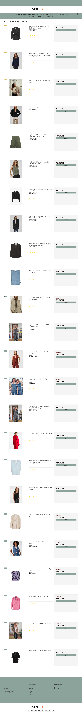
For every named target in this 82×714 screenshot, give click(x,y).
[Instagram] (58, 688)
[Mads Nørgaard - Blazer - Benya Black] (16, 661)
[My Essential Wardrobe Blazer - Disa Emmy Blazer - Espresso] (16, 254)
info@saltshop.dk (9, 691)
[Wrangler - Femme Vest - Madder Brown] (16, 362)
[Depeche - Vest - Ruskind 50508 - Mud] (16, 633)
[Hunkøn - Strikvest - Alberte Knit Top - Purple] (16, 579)
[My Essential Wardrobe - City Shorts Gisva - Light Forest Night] (16, 145)
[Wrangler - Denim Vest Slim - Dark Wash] (16, 552)
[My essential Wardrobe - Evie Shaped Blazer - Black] (16, 118)
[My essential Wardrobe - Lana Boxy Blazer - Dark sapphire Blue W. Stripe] (16, 64)
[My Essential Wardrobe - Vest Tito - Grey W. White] (16, 335)
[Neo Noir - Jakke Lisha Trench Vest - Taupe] (16, 91)
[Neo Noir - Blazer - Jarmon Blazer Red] (16, 443)
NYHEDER (31, 688)
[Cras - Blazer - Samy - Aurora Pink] (16, 606)
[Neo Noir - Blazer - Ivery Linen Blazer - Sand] (16, 525)
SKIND (30, 692)
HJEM (30, 686)
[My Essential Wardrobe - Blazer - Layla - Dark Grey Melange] (16, 36)
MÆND (30, 691)
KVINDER (31, 689)
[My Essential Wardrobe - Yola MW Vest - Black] (16, 498)
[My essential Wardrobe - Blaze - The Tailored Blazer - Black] (16, 226)
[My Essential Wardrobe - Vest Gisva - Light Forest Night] (16, 172)
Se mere (30, 694)
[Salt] (41, 9)
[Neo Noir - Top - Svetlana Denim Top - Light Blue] (16, 281)
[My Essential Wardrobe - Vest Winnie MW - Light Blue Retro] (16, 471)
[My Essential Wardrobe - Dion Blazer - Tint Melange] (16, 308)
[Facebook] (55, 688)
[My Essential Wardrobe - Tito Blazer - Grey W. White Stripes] (16, 416)
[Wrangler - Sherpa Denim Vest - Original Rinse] (16, 389)
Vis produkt (66, 29)
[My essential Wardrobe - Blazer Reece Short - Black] (16, 199)
